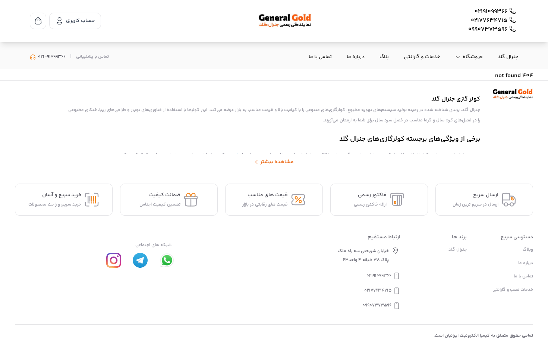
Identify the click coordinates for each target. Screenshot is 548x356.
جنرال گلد (508, 57)
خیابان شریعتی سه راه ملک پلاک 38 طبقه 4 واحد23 (363, 256)
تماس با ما (320, 57)
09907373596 (487, 29)
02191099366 (491, 11)
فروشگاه (473, 57)
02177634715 (489, 20)
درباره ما (356, 57)
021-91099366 (52, 57)
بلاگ (384, 57)
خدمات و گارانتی (422, 57)
